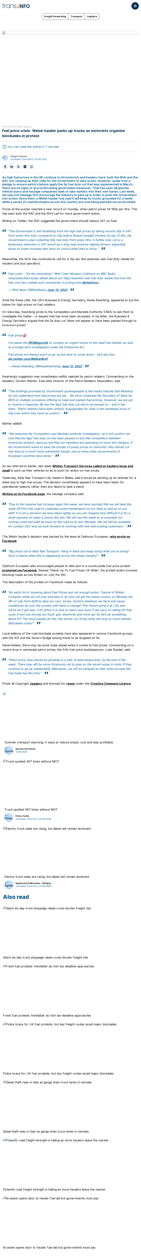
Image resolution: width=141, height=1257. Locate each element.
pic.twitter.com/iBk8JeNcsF (28, 359)
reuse (70, 683)
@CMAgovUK (38, 343)
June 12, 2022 (72, 366)
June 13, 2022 (57, 290)
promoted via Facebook (19, 570)
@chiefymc (90, 282)
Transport (76, 16)
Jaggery (36, 683)
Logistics (92, 16)
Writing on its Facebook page (23, 494)
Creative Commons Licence (111, 683)
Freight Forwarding (55, 16)
